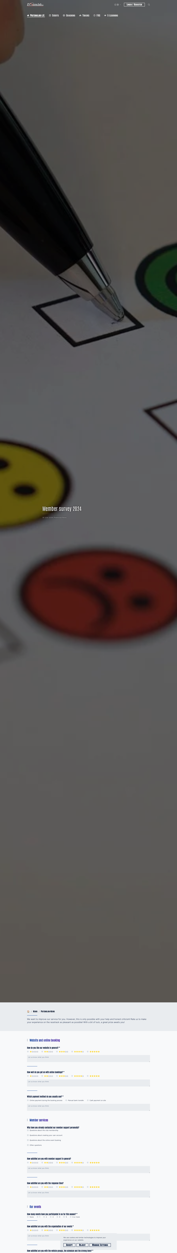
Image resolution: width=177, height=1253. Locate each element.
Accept (69, 1245)
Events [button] (55, 15)
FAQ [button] (98, 15)
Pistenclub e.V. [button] (37, 15)
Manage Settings (100, 1245)
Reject (82, 1245)
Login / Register (134, 4)
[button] (117, 4)
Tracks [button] (85, 15)
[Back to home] (35, 4)
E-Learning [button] (112, 15)
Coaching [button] (70, 15)
